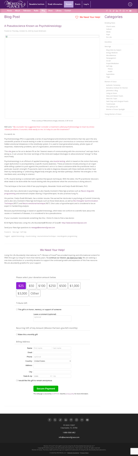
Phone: (29, 357)
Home (9, 11)
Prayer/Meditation (112, 63)
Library (58, 11)
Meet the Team (111, 99)
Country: (28, 361)
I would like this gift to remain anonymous (35, 380)
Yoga (108, 77)
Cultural (108, 29)
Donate (69, 4)
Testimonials (110, 104)
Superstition (110, 74)
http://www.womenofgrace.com (74, 223)
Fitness (110, 69)
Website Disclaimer (73, 453)
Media (108, 32)
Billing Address (23, 341)
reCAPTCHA (55, 394)
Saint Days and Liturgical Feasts (117, 101)
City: (30, 372)
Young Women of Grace (113, 114)
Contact (68, 11)
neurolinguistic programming (67, 236)
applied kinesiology (17, 236)
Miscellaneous (111, 55)
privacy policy (70, 394)
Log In (86, 4)
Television (27, 11)
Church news (110, 26)
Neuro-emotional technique (34, 203)
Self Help (23, 232)
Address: (29, 365)
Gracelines (108, 42)
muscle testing (59, 161)
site (9, 151)
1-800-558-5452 (69, 432)
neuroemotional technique (46, 236)
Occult (108, 61)
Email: (30, 352)
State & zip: (27, 376)
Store (50, 11)
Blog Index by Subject (113, 50)
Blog (43, 11)
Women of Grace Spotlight (115, 109)
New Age (16, 232)
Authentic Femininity (113, 85)
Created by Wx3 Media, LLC (58, 453)
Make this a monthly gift (28, 334)
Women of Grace (111, 82)
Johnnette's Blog (112, 91)
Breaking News (110, 23)
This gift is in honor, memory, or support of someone (39, 309)
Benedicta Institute (36, 4)
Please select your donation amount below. (36, 277)
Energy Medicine (112, 53)
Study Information (55, 4)
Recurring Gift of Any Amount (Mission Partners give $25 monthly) (46, 328)
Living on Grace (111, 93)
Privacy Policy (84, 453)
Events (77, 4)
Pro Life (109, 37)
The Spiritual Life (112, 107)
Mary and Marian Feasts (114, 96)
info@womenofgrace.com (69, 437)
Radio (36, 11)
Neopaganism (111, 58)
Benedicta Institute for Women (117, 88)
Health (110, 71)
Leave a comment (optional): (45, 314)
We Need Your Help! (89, 17)
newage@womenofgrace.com (43, 227)
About (17, 11)
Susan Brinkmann (40, 31)
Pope (108, 34)
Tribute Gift (21, 303)
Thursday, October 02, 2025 (21, 31)
